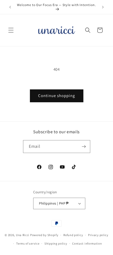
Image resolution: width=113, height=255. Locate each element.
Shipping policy (55, 243)
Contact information (87, 243)
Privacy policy (98, 235)
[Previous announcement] (10, 7)
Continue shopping (56, 95)
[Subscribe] (84, 146)
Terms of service (27, 243)
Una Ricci (22, 235)
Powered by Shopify (44, 235)
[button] (11, 30)
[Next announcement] (103, 7)
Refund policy (73, 235)
